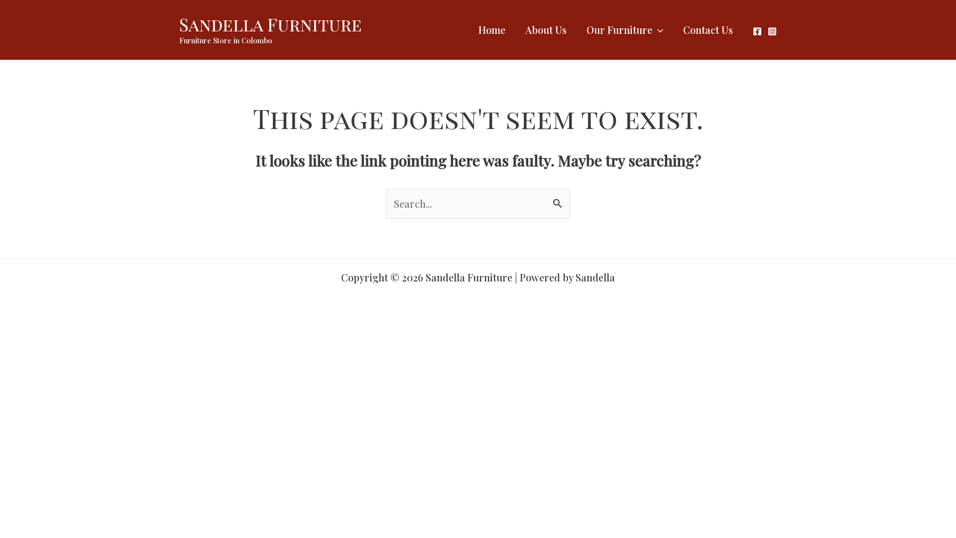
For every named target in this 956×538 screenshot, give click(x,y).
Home (491, 29)
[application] (657, 30)
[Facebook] (757, 31)
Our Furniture (619, 29)
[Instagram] (772, 31)
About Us (546, 29)
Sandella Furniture (270, 24)
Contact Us (708, 29)
